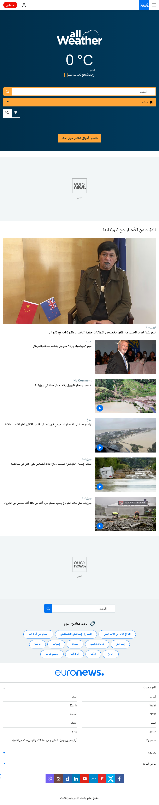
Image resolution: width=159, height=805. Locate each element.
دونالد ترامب (97, 644)
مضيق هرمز (52, 654)
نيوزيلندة (151, 327)
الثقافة (73, 723)
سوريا (75, 644)
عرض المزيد (149, 764)
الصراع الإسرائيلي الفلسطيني (76, 634)
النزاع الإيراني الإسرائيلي (117, 634)
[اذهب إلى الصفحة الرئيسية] (144, 5)
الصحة (73, 714)
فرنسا (37, 644)
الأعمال (152, 705)
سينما (89, 341)
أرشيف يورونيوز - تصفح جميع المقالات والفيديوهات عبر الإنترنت (44, 740)
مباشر (10, 5)
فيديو (152, 731)
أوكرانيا (74, 654)
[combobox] (79, 91)
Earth (73, 705)
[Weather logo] (79, 40)
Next (153, 714)
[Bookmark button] (65, 75)
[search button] (7, 91)
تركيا (93, 654)
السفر (153, 723)
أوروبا (152, 697)
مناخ (89, 419)
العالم (74, 697)
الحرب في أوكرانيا (38, 634)
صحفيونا (151, 740)
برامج (74, 731)
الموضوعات (149, 687)
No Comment (82, 380)
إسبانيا (56, 644)
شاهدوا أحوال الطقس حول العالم (79, 138)
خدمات (152, 753)
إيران (110, 654)
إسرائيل (120, 644)
